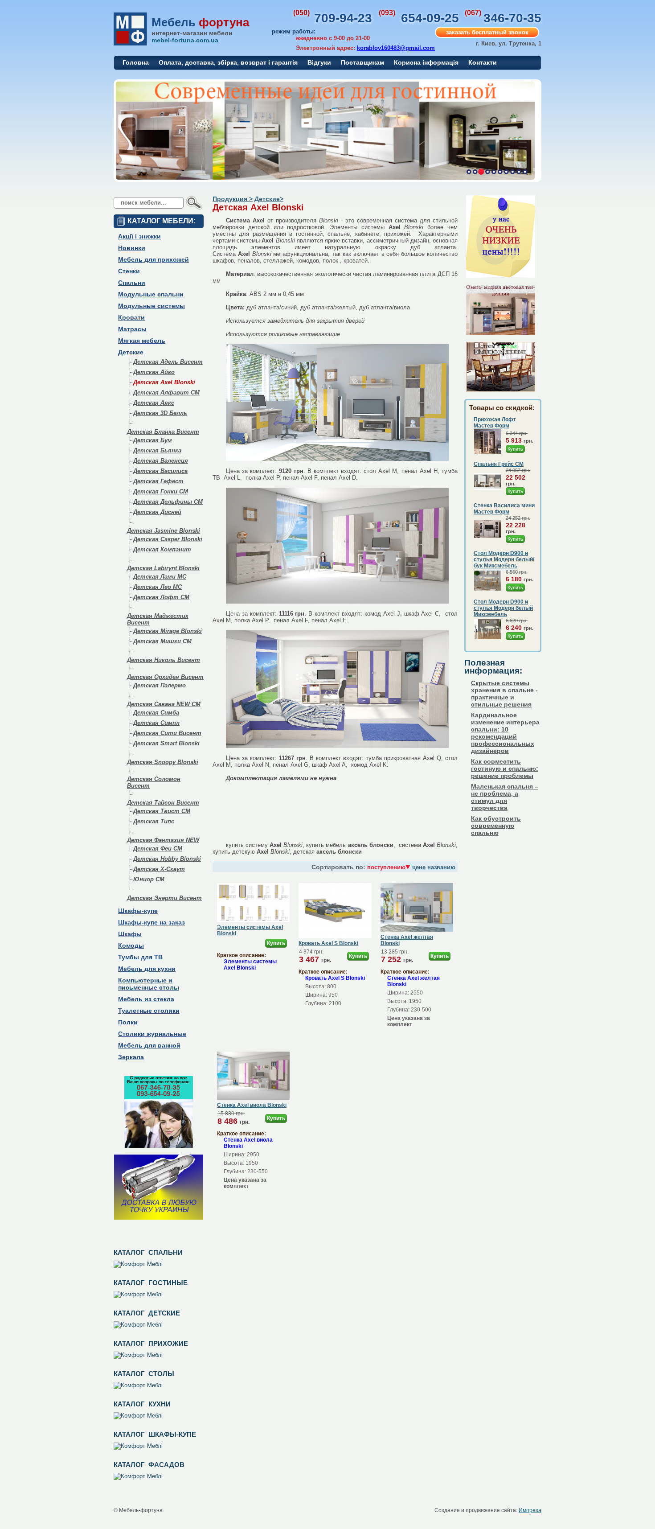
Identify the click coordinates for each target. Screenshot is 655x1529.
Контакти (482, 62)
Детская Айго (154, 372)
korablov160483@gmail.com (396, 48)
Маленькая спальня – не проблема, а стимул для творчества (504, 797)
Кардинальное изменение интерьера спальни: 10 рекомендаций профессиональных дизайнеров (505, 732)
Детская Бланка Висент (163, 431)
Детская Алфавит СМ (166, 392)
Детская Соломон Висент (153, 782)
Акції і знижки (139, 236)
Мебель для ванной (149, 1045)
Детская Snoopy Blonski (162, 762)
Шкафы (130, 933)
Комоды (131, 945)
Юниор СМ (148, 879)
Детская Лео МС (157, 587)
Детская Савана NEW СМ (164, 704)
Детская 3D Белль (160, 413)
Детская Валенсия (160, 460)
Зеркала (131, 1056)
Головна (136, 62)
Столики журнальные (152, 1033)
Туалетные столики (149, 1010)
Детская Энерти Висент (164, 898)
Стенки (129, 271)
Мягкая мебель (141, 340)
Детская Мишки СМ (162, 641)
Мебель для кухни (147, 968)
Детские (130, 352)
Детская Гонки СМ (160, 491)
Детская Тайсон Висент (163, 802)
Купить (276, 943)
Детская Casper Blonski (167, 539)
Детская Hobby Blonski (167, 858)
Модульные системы (151, 305)
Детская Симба (156, 712)
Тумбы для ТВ (140, 957)
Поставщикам (362, 62)
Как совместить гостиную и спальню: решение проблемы (504, 768)
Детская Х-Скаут (159, 869)
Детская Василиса (160, 471)
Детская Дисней (157, 512)
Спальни (131, 282)
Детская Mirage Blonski (167, 631)
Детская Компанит (162, 549)
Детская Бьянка (157, 450)
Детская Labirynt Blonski (163, 568)
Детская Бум (152, 440)
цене (419, 867)
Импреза (530, 1510)
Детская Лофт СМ (161, 597)
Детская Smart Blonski (166, 743)
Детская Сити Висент (167, 733)
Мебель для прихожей (153, 259)
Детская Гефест (158, 481)
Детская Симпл (156, 722)
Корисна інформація (426, 62)
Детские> (268, 198)
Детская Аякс (153, 402)
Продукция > (233, 198)
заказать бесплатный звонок (487, 32)
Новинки (131, 247)
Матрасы (132, 329)
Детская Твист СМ (161, 811)
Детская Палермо (159, 685)
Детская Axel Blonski (164, 382)
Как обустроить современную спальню (496, 825)
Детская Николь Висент (163, 660)
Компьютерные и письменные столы (148, 984)
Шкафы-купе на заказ (151, 922)
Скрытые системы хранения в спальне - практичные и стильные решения (504, 693)
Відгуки (319, 62)
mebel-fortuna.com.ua (184, 40)
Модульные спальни (151, 294)
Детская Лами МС (159, 576)
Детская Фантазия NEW (163, 840)
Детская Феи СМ (157, 848)
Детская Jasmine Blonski (163, 530)
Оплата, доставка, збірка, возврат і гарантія (228, 62)
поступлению (386, 867)
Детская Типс (153, 821)
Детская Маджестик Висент (157, 619)
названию (441, 867)
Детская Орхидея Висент (165, 677)
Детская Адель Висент (168, 361)
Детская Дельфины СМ (168, 501)
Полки (128, 1022)
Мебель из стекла (146, 999)
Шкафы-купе (138, 910)
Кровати (131, 317)
